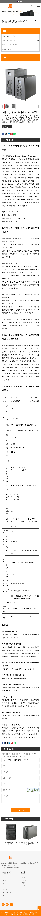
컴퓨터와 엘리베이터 (8, 40)
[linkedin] (7, 904)
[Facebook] (3, 904)
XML (23, 886)
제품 (5, 20)
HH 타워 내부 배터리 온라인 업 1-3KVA (11, 843)
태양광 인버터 (6, 49)
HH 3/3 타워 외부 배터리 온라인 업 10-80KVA (29, 843)
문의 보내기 (7, 127)
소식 (4, 886)
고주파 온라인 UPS (31, 20)
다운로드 (6, 889)
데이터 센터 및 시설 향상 (9, 45)
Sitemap (24, 880)
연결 (23, 877)
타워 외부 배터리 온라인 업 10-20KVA (12, 22)
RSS (23, 883)
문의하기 (6, 895)
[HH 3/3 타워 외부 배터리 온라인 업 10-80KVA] (29, 832)
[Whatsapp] (11, 904)
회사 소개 (6, 880)
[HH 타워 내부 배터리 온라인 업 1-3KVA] (11, 832)
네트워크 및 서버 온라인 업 (16, 20)
